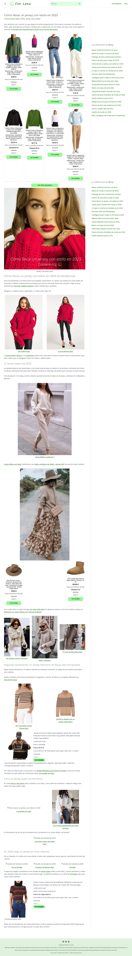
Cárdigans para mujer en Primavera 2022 (108, 78)
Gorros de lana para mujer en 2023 (105, 60)
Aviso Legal (54, 953)
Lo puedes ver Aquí (23, 811)
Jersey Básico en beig (12, 464)
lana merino (11, 356)
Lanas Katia (45, 871)
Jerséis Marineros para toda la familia (51, 771)
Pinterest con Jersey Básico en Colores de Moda (22, 612)
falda (36, 464)
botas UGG (60, 464)
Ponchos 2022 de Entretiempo (103, 74)
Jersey (28, 19)
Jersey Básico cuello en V (45, 457)
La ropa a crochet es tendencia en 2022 (107, 71)
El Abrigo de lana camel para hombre (106, 57)
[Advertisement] (110, 26)
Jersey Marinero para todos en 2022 (106, 84)
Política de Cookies (63, 953)
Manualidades (116, 4)
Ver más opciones (45, 185)
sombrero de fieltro (46, 464)
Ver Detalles (14, 89)
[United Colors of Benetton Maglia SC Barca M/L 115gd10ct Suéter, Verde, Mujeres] (14, 48)
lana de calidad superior (23, 286)
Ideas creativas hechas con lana (104, 50)
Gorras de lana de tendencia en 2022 (106, 105)
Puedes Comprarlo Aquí (44, 867)
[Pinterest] (69, 941)
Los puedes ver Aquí (46, 773)
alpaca (19, 356)
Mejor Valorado (44, 660)
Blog (125, 4)
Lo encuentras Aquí (65, 351)
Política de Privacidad (76, 953)
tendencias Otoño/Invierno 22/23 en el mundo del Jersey (35, 29)
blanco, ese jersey (17, 783)
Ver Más (72, 867)
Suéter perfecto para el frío (102, 98)
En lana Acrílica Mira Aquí (72, 652)
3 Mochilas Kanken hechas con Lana (106, 91)
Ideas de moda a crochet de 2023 (105, 53)
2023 (23, 19)
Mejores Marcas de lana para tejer (105, 81)
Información (10, 19)
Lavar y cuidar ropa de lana (102, 109)
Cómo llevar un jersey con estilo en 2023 (107, 64)
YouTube (73, 874)
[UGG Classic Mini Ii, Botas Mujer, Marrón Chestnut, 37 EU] (76, 568)
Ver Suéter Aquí (24, 351)
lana (33, 19)
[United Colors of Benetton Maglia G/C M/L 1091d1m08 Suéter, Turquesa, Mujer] (75, 131)
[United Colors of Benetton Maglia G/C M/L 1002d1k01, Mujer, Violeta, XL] (34, 41)
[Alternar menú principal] (5, 3)
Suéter (37, 19)
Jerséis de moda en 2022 (101, 112)
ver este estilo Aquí (37, 609)
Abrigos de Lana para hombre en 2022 (106, 102)
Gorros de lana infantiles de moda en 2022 (108, 95)
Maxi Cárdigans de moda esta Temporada (108, 115)
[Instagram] (66, 941)
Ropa (17, 19)
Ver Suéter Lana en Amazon (17, 658)
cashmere (30, 356)
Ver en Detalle (16, 867)
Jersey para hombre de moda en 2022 (107, 67)
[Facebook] (63, 941)
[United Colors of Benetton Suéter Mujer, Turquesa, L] (55, 56)
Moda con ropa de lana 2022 (103, 88)
